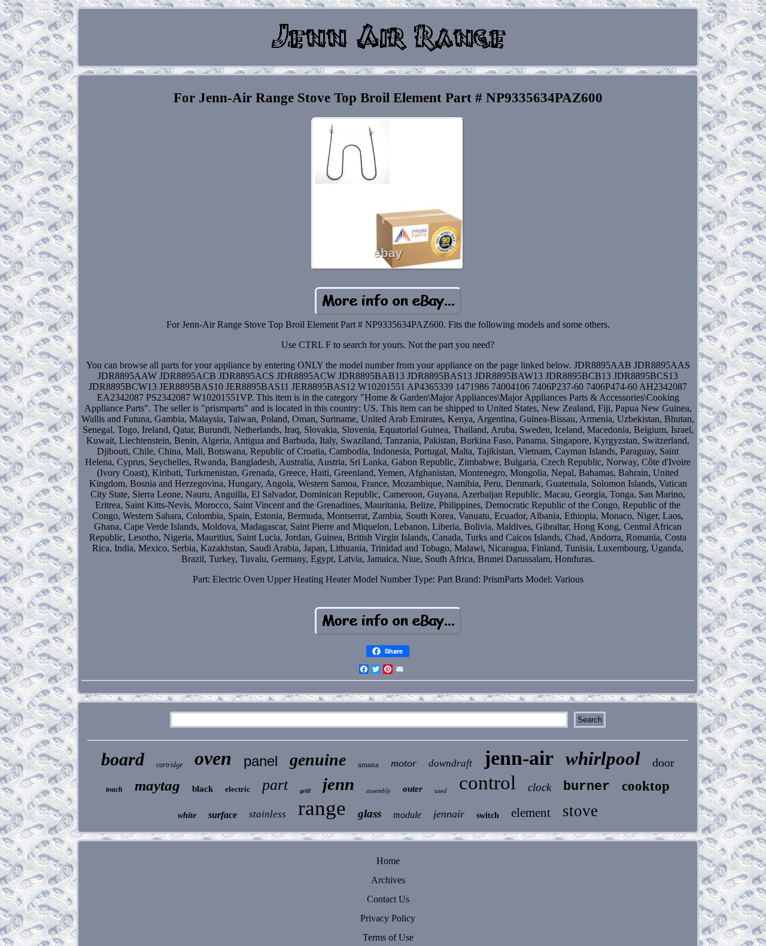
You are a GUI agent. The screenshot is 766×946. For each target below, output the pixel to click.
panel (261, 761)
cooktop (646, 786)
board (122, 759)
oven (213, 758)
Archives (388, 880)
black (202, 789)
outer (412, 789)
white (187, 815)
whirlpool (603, 758)
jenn (338, 784)
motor (404, 763)
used (440, 790)
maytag (157, 785)
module (407, 815)
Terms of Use (388, 937)
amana (368, 764)
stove (580, 811)
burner (586, 786)
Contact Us (388, 899)
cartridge (169, 765)
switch (487, 815)
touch (114, 789)
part (275, 785)
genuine (318, 759)
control (487, 783)
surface (222, 815)
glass (369, 813)
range (322, 808)
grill (305, 791)
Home (388, 861)
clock (539, 787)
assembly (378, 790)
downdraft (450, 763)
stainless (267, 814)
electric (237, 789)
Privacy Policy (387, 918)
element (531, 812)
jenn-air (519, 758)
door (663, 762)
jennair (448, 814)
